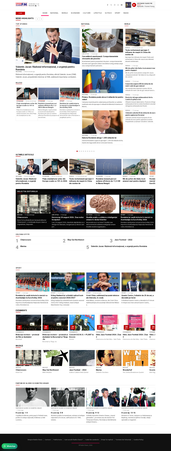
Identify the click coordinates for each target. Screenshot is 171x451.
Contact (48, 440)
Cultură (86, 13)
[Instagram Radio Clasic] (114, 5)
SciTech (108, 13)
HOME (44, 13)
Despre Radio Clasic (35, 440)
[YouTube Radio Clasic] (121, 5)
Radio (126, 13)
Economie (75, 13)
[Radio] (94, 151)
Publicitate (57, 440)
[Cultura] (85, 151)
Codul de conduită (92, 440)
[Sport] (91, 151)
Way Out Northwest (75, 240)
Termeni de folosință (123, 440)
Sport (117, 13)
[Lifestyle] (87, 151)
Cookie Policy (138, 440)
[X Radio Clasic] (111, 5)
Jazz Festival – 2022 (123, 240)
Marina (23, 246)
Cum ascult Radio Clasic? (73, 440)
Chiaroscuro (25, 240)
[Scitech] (89, 151)
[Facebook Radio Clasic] (107, 5)
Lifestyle (98, 13)
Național (54, 13)
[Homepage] (77, 151)
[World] (81, 151)
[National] (79, 151)
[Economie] (83, 151)
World (65, 13)
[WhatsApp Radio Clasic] (118, 5)
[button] (139, 5)
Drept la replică (107, 440)
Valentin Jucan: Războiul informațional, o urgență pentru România (119, 246)
